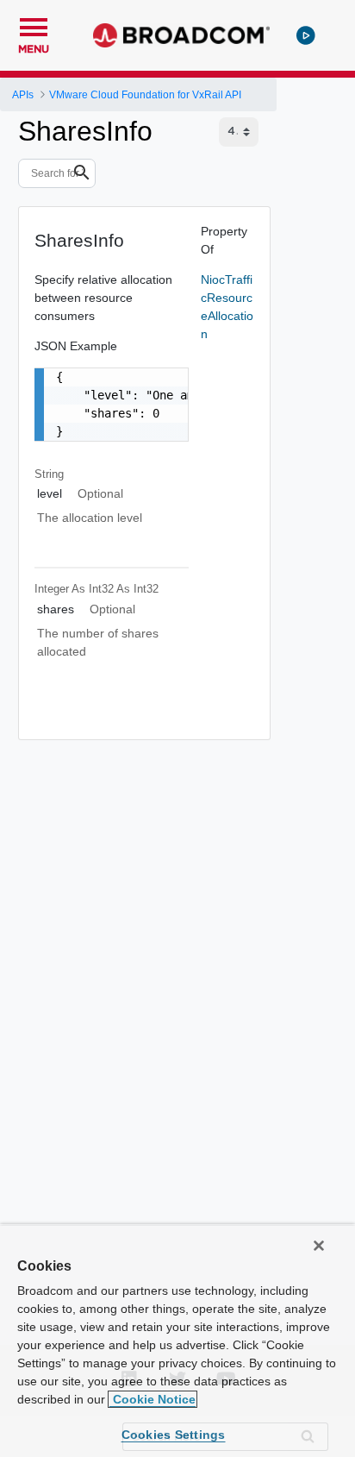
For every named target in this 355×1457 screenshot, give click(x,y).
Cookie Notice (152, 1399)
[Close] (319, 1245)
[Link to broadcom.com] (181, 35)
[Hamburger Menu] (33, 25)
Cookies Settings (173, 1434)
